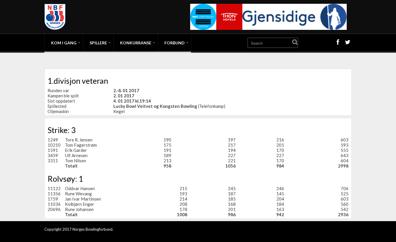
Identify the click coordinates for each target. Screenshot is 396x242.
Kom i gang (64, 42)
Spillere (98, 42)
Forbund (174, 42)
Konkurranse (135, 42)
